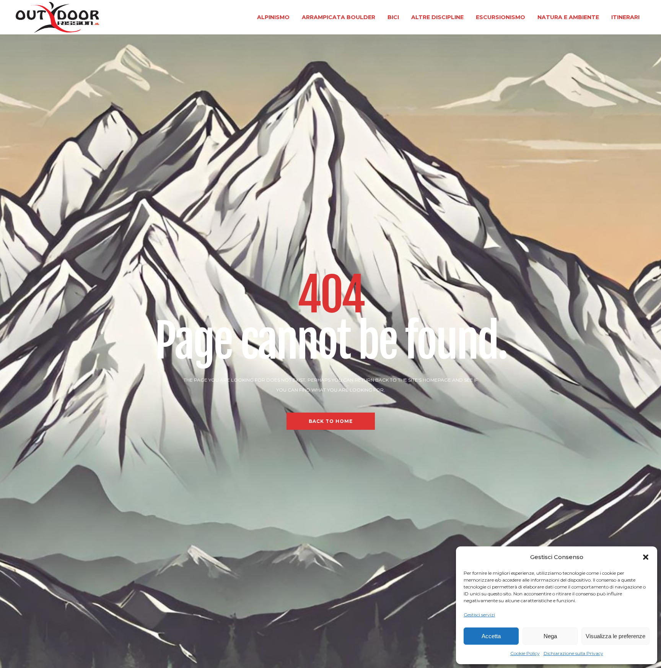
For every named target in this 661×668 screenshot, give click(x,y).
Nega (550, 636)
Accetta (491, 636)
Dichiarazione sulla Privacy (573, 653)
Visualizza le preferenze (615, 636)
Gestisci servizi (479, 615)
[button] (646, 557)
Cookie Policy (525, 653)
